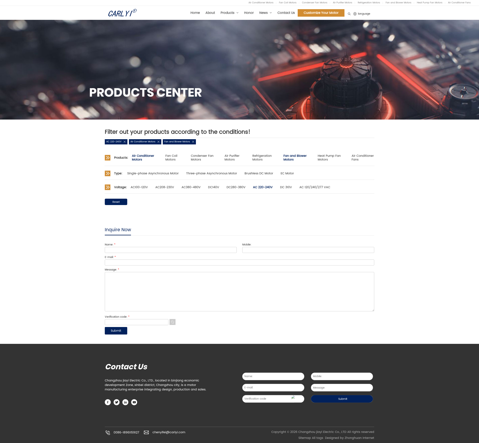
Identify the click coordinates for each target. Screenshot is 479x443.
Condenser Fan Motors (314, 2)
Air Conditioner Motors (260, 2)
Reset (116, 202)
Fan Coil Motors (287, 2)
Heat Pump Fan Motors (429, 2)
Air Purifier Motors (342, 2)
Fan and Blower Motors (398, 2)
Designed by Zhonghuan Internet (349, 438)
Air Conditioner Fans (459, 2)
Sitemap (304, 438)
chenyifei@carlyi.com (168, 432)
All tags (317, 438)
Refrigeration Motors (369, 2)
